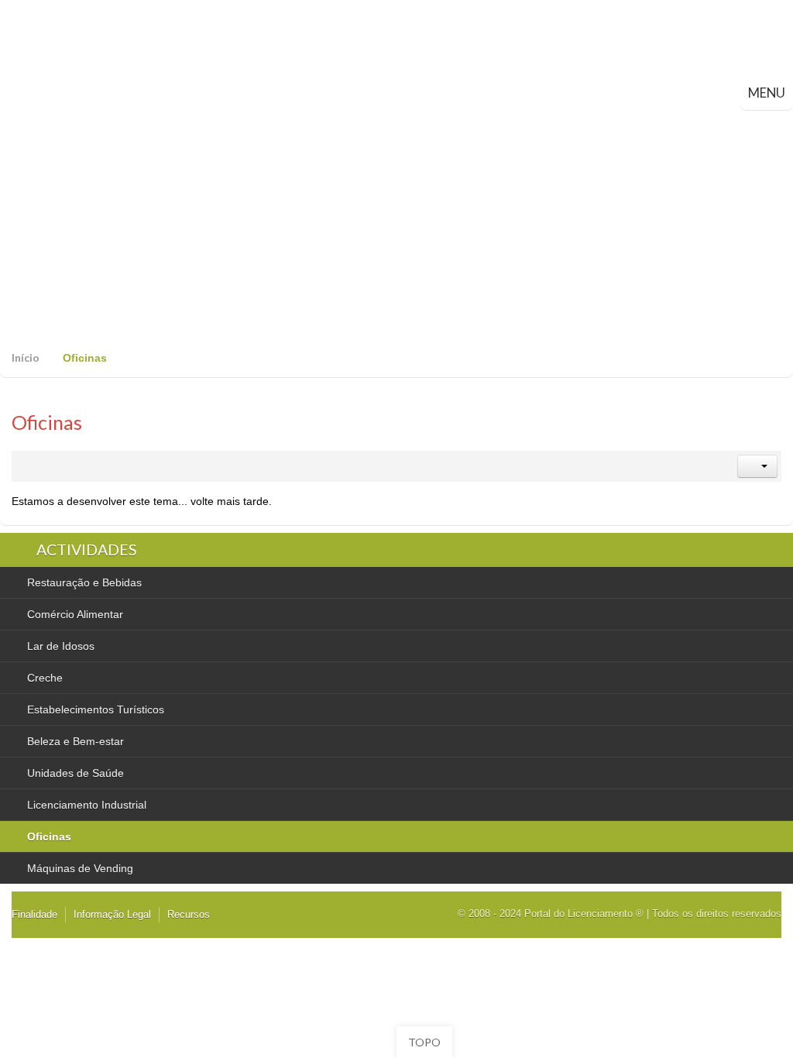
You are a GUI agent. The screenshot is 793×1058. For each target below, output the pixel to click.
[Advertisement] (396, 226)
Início (25, 357)
